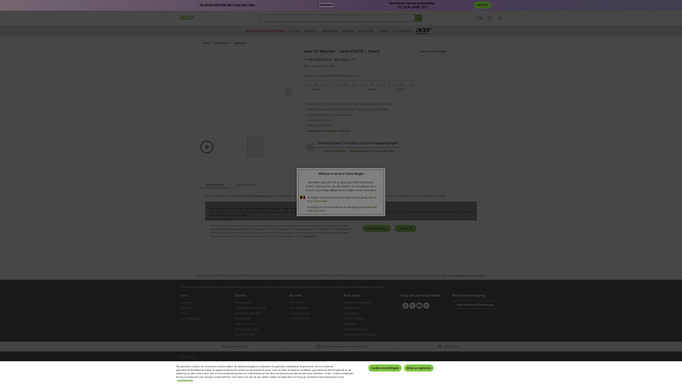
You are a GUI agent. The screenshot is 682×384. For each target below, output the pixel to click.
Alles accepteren (419, 368)
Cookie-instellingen (385, 368)
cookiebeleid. (185, 380)
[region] (341, 372)
